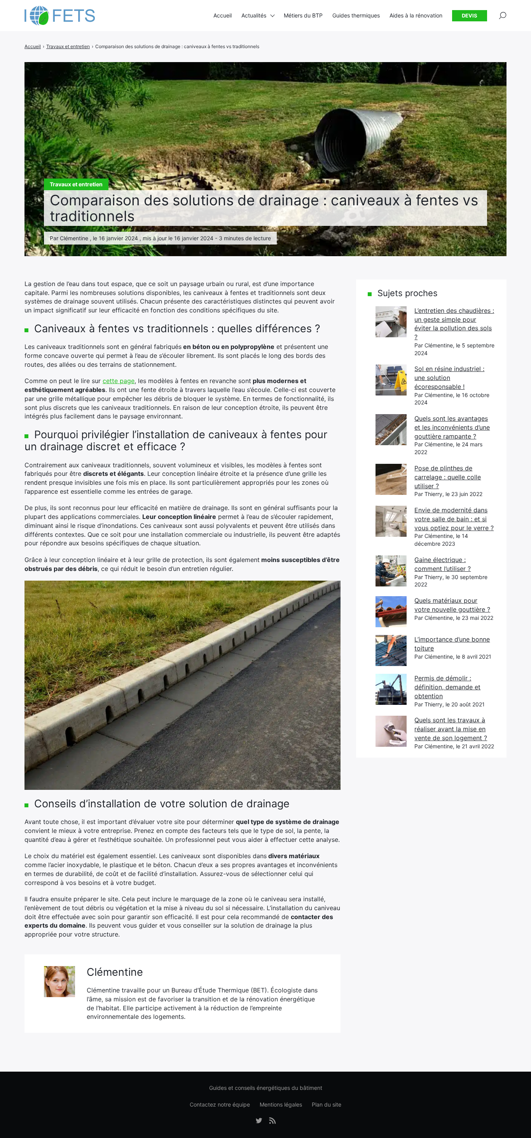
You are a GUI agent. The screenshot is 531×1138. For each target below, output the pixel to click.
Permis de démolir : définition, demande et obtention (447, 686)
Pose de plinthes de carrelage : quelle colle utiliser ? (447, 476)
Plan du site (326, 1104)
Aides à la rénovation (416, 15)
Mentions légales (281, 1104)
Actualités (253, 15)
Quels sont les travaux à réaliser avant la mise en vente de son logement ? (450, 728)
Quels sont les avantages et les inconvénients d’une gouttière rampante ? (452, 427)
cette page (118, 381)
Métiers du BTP (303, 15)
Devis (469, 15)
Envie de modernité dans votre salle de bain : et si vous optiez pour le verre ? (454, 518)
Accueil (222, 15)
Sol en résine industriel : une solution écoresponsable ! (449, 377)
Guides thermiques (356, 15)
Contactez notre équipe (220, 1104)
